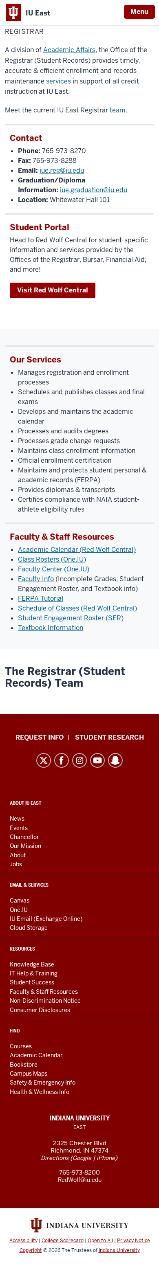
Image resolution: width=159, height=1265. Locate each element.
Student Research (109, 737)
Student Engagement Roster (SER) (71, 618)
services (58, 81)
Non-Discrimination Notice (45, 1000)
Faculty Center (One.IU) (53, 569)
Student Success (32, 982)
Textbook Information (50, 628)
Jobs (16, 864)
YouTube (97, 760)
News (17, 818)
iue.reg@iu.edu (62, 170)
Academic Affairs (69, 50)
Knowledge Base (32, 964)
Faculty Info (36, 579)
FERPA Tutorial (40, 598)
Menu (139, 11)
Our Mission (25, 846)
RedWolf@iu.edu (80, 1180)
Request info (39, 737)
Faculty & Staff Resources (44, 991)
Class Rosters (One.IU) (52, 559)
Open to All (100, 1240)
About (18, 855)
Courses (21, 1046)
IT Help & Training (33, 973)
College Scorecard (63, 1240)
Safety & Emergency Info (42, 1082)
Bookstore (24, 1064)
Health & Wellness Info (39, 1092)
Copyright (31, 1250)
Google (82, 1158)
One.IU (19, 910)
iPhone (106, 1158)
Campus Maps (28, 1073)
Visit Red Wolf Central (52, 290)
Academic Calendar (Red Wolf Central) (77, 549)
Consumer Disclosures (40, 1010)
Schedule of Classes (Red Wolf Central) (77, 608)
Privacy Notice (133, 1240)
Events (19, 828)
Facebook (61, 760)
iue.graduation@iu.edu (93, 190)
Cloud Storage (29, 927)
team (118, 110)
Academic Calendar (36, 1055)
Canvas (19, 900)
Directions (54, 1158)
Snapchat (115, 760)
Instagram (79, 760)
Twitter (43, 760)
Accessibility (23, 1240)
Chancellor (24, 837)
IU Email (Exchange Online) (46, 918)
